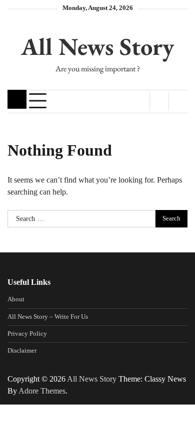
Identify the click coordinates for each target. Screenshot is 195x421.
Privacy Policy (27, 333)
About (16, 299)
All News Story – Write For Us (48, 316)
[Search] (178, 101)
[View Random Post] (159, 101)
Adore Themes (42, 391)
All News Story (97, 46)
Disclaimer (22, 350)
